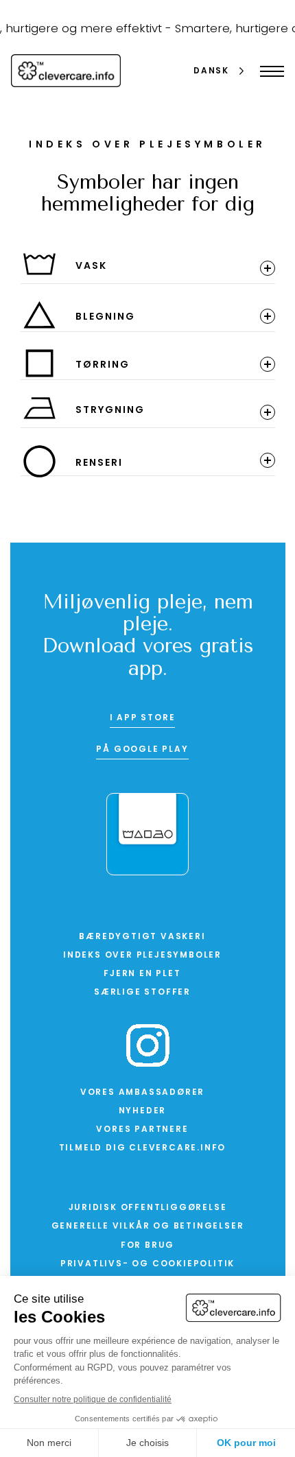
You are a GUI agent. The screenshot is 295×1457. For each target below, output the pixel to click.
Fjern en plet (142, 974)
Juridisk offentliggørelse (148, 1208)
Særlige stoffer (142, 992)
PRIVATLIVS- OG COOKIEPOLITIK (147, 1264)
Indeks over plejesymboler (142, 955)
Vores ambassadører (142, 1093)
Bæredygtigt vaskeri (142, 937)
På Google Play (142, 750)
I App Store (143, 718)
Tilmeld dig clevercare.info (142, 1148)
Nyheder (143, 1111)
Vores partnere (142, 1130)
